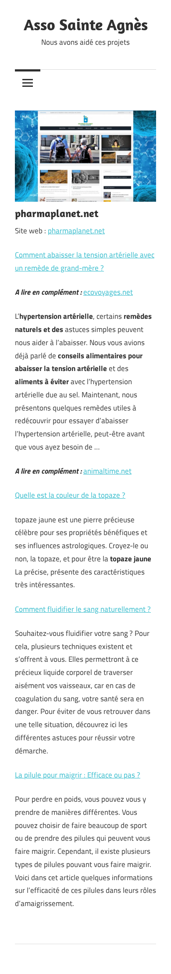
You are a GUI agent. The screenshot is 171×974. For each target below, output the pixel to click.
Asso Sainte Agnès (86, 24)
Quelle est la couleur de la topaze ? (70, 495)
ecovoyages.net (108, 292)
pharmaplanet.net (76, 230)
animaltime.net (107, 471)
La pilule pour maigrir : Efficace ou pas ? (77, 775)
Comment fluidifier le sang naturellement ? (83, 609)
